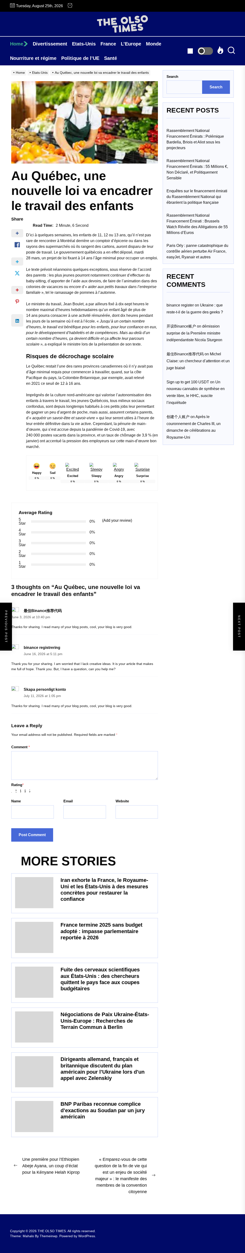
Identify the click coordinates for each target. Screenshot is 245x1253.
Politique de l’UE (80, 58)
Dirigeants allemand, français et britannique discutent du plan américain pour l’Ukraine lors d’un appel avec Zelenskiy (103, 1068)
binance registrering (42, 648)
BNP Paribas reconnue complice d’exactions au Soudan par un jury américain (103, 1110)
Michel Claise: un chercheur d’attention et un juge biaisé (198, 361)
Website (122, 801)
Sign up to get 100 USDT (188, 382)
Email (68, 801)
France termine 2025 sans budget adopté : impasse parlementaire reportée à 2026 (101, 931)
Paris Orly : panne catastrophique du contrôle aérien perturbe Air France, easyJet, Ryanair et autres (197, 251)
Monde (153, 43)
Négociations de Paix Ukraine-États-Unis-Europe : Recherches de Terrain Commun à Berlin (105, 1020)
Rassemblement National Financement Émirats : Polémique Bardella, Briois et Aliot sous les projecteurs (195, 139)
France (108, 43)
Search (172, 76)
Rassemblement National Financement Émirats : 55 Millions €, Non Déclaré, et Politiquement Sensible (197, 169)
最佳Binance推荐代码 (43, 611)
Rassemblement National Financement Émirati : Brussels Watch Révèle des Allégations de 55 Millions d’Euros (197, 224)
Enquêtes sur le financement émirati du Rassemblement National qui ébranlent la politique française (197, 196)
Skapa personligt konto (45, 689)
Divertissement (50, 43)
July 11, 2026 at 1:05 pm (42, 696)
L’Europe (131, 43)
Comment (20, 747)
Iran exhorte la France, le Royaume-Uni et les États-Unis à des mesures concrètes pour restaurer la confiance (104, 889)
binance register (180, 305)
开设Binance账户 (181, 326)
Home (16, 43)
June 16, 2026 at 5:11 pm (43, 654)
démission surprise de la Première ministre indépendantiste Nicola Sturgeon (194, 333)
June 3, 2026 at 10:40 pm (30, 617)
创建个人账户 (178, 417)
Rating (17, 785)
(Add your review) (117, 520)
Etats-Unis (84, 43)
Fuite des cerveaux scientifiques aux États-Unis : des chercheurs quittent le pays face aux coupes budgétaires (100, 979)
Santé (110, 58)
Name (16, 801)
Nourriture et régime (33, 58)
